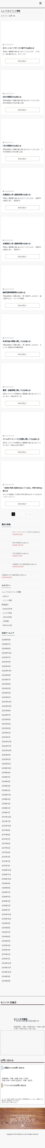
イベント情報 (7, 600)
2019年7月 (6, 777)
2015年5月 (6, 941)
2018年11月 (6, 795)
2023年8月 (6, 710)
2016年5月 (6, 897)
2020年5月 (6, 759)
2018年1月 (6, 812)
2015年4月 (6, 945)
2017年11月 (6, 821)
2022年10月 (6, 750)
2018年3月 (6, 803)
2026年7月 (6, 644)
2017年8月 (6, 834)
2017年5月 (6, 848)
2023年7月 (6, 715)
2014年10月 (6, 972)
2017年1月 (6, 866)
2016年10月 (6, 879)
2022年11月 (6, 746)
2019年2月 (6, 790)
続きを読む (22, 61)
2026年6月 (6, 648)
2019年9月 (6, 772)
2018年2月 (6, 808)
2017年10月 (6, 826)
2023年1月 (6, 737)
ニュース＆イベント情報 (11, 592)
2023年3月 (6, 728)
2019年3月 (6, 786)
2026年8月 (6, 640)
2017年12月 (6, 817)
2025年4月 (6, 662)
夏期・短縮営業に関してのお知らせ (17, 390)
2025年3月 (6, 666)
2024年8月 (6, 675)
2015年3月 (6, 950)
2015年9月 (6, 923)
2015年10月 (6, 919)
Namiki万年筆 (7, 609)
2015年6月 (6, 936)
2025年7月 (6, 657)
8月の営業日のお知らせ (12, 97)
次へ (30, 514)
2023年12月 (6, 702)
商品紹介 (5, 604)
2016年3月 (6, 901)
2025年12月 (6, 653)
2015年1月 (6, 959)
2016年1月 (6, 910)
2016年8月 (6, 888)
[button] (40, 3)
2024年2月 (6, 697)
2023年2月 (6, 733)
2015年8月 (6, 928)
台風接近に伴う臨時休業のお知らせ (17, 194)
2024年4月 (6, 693)
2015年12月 (6, 914)
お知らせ (6, 596)
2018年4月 (6, 799)
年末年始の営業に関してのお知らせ (17, 341)
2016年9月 (6, 883)
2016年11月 (6, 874)
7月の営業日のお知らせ (12, 146)
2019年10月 (6, 768)
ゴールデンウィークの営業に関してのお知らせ (21, 439)
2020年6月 (6, 755)
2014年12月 (6, 963)
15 (26, 514)
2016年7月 (6, 892)
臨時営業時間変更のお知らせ (14, 292)
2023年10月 (6, 706)
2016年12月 (6, 870)
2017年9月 (6, 830)
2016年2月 (6, 905)
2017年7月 (6, 839)
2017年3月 (6, 857)
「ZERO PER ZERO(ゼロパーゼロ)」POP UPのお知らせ (22, 489)
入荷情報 (6, 621)
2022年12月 (6, 741)
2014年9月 (6, 976)
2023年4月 (6, 724)
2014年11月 (6, 967)
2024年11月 (6, 671)
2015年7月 (6, 932)
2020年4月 (6, 764)
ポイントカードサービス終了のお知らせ (18, 48)
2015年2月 (6, 954)
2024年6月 (6, 684)
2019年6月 (6, 781)
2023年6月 (6, 719)
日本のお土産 (7, 625)
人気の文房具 (7, 617)
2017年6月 (6, 843)
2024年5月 (6, 688)
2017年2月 (6, 861)
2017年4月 (6, 852)
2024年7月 (6, 679)
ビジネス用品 (7, 613)
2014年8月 (6, 981)
